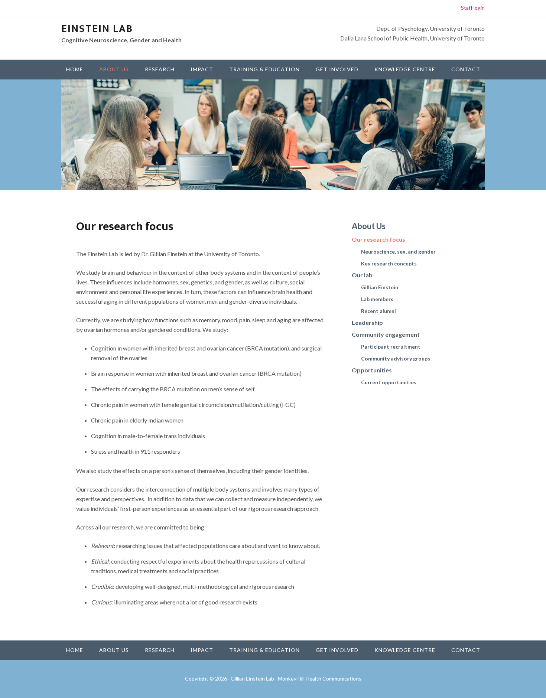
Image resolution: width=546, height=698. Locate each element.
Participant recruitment (390, 346)
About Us (369, 226)
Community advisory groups (395, 358)
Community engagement (386, 334)
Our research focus (378, 239)
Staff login (473, 7)
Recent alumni (378, 311)
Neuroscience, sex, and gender (398, 251)
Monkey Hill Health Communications (319, 678)
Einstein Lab (97, 28)
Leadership (367, 322)
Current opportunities (388, 382)
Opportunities (372, 370)
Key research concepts (389, 263)
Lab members (377, 299)
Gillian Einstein (379, 287)
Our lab (362, 274)
